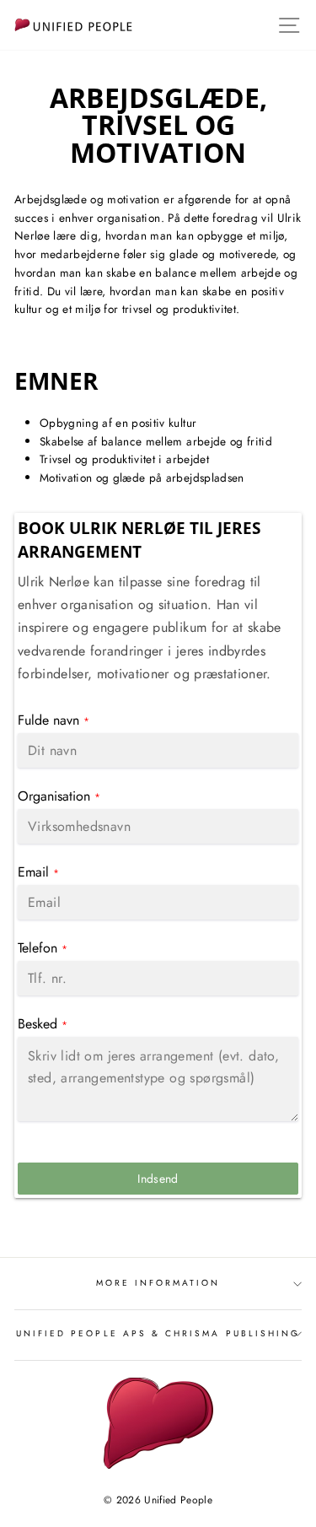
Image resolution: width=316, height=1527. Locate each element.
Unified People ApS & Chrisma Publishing (158, 1333)
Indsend (157, 1178)
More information (158, 1282)
